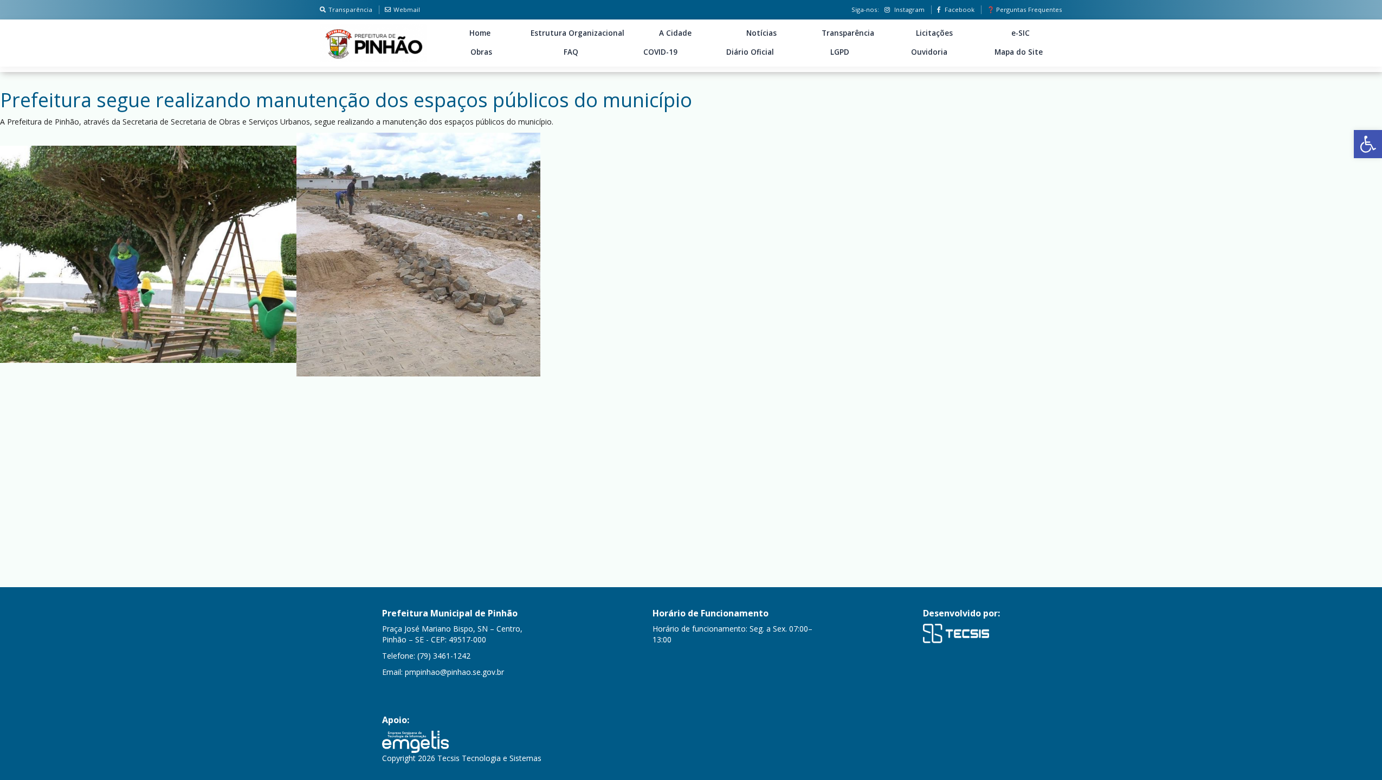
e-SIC (1020, 33)
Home (479, 33)
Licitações (934, 33)
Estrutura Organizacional (577, 33)
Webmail (406, 9)
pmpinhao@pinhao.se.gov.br (454, 672)
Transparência (350, 9)
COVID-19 (660, 52)
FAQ (571, 52)
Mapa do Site (1018, 52)
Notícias (761, 33)
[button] (1368, 144)
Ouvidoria (929, 52)
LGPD (839, 52)
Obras (481, 52)
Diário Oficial (750, 52)
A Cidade (675, 33)
